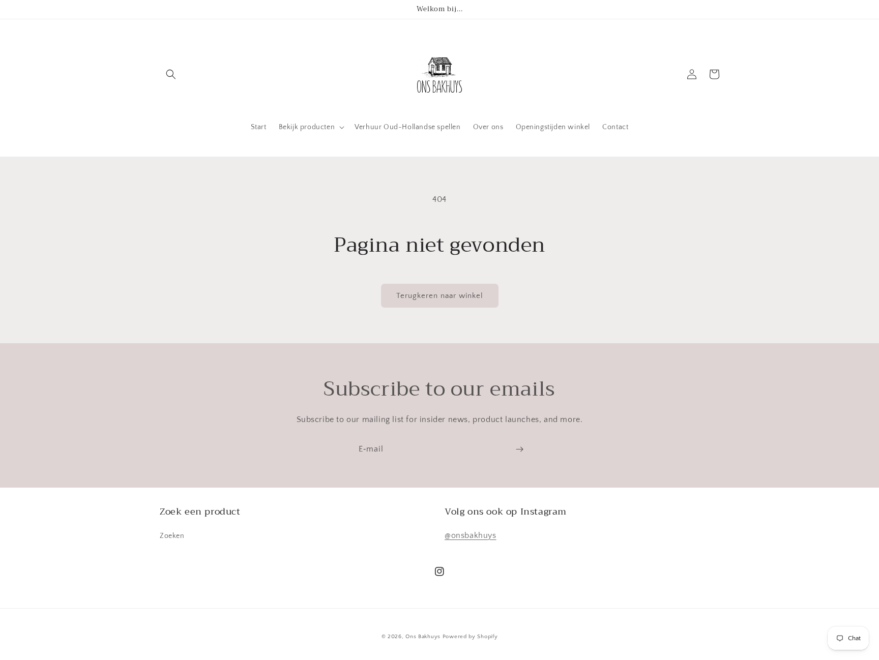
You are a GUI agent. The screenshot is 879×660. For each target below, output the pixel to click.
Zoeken (172, 536)
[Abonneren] (519, 449)
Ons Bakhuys (423, 637)
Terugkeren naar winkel (439, 295)
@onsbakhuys (470, 535)
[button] (171, 74)
